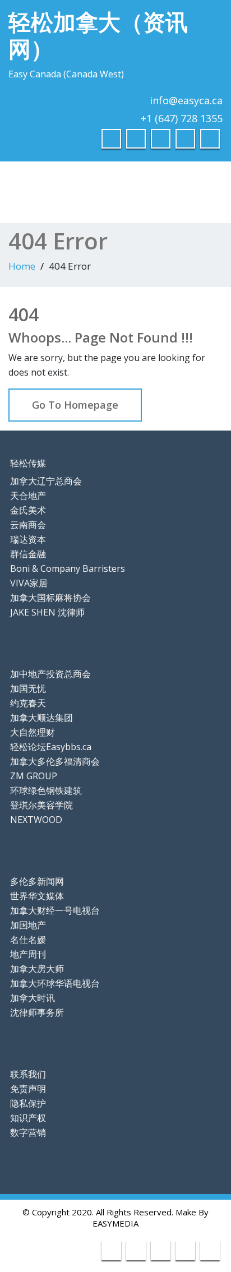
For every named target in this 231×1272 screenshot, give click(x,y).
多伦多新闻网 (37, 881)
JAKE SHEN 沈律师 (47, 612)
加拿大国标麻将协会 (50, 597)
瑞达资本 (28, 539)
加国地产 (28, 925)
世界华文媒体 (37, 896)
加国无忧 (28, 688)
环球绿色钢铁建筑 (46, 790)
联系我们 (28, 1074)
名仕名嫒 (28, 939)
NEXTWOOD (36, 819)
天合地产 (28, 495)
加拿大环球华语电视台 (55, 983)
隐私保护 (28, 1103)
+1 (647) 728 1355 (182, 118)
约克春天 (28, 703)
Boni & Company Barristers (67, 568)
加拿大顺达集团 (41, 717)
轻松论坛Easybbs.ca (50, 747)
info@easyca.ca (186, 100)
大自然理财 (32, 732)
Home (21, 266)
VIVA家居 (29, 583)
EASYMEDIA (115, 1223)
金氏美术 (28, 510)
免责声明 (28, 1089)
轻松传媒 (28, 463)
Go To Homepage (75, 404)
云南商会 (28, 525)
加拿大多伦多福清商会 (55, 761)
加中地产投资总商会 (50, 674)
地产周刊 (28, 954)
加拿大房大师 (37, 969)
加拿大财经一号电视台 (55, 910)
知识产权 (28, 1118)
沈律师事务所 (37, 1012)
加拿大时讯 (32, 998)
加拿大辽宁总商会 (46, 481)
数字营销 (28, 1132)
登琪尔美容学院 (41, 805)
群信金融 (28, 554)
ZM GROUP (33, 776)
